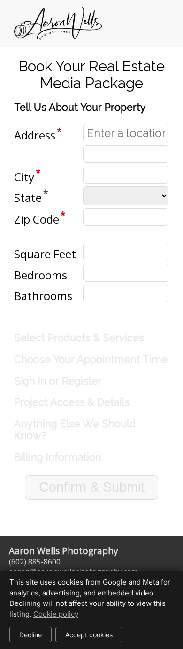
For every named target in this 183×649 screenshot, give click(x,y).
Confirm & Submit (92, 486)
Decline (30, 635)
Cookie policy (55, 614)
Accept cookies (89, 635)
